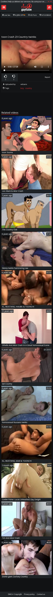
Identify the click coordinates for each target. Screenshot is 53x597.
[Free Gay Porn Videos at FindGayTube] (26, 7)
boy (22, 88)
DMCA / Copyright (15, 594)
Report (47, 77)
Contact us (41, 594)
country (28, 88)
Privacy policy (29, 594)
